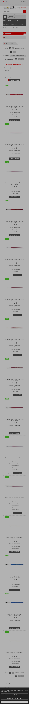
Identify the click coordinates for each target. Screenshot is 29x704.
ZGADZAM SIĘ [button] (14, 702)
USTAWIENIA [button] (14, 694)
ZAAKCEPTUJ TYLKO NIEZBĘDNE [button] (14, 698)
